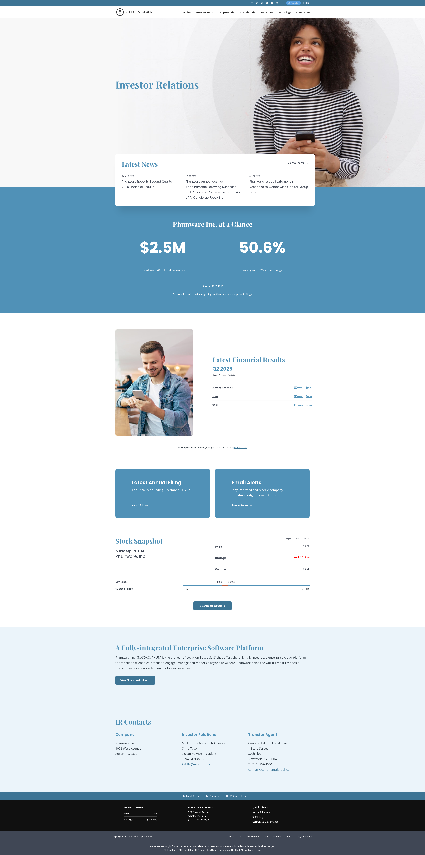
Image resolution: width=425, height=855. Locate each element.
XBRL (215, 405)
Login (306, 2)
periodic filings (244, 294)
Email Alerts (192, 796)
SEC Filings (285, 12)
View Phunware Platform (135, 680)
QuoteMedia (185, 846)
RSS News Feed (238, 796)
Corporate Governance (265, 821)
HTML (300, 388)
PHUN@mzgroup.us (196, 764)
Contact (289, 836)
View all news (296, 162)
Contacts (214, 796)
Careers (230, 836)
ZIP (310, 405)
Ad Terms (277, 836)
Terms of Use (254, 850)
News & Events (204, 12)
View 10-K (137, 505)
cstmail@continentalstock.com (270, 770)
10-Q (215, 396)
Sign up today (240, 505)
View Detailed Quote (212, 606)
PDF (310, 388)
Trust (240, 836)
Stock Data (267, 12)
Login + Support (304, 836)
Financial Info (247, 12)
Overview (186, 12)
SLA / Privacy (253, 836)
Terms (266, 836)
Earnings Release (222, 387)
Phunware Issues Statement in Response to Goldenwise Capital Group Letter (278, 186)
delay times (252, 846)
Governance (303, 12)
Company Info (226, 12)
